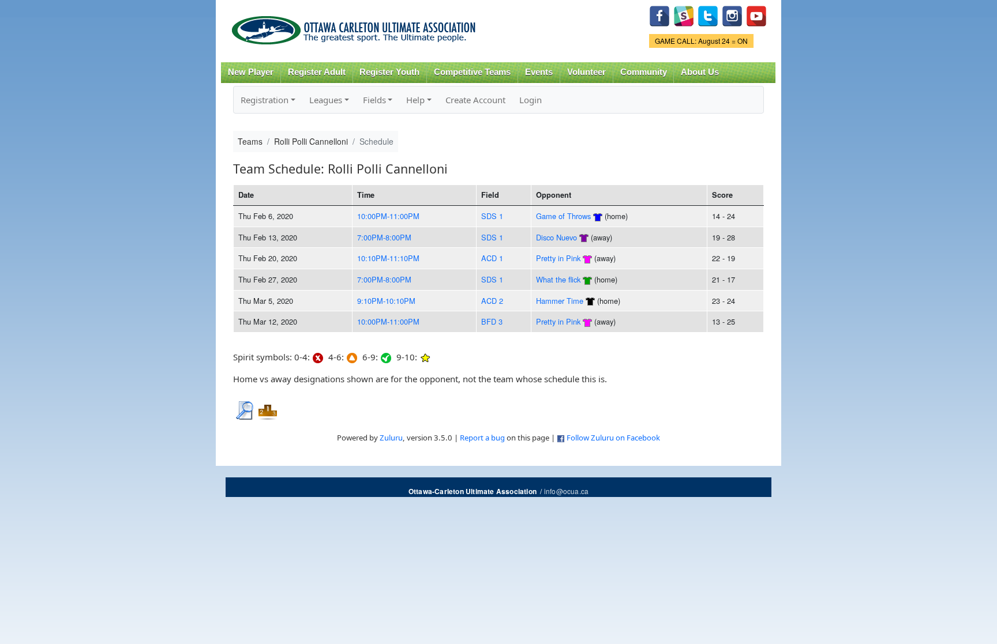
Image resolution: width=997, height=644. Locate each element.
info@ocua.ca (566, 491)
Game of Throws (563, 215)
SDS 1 (492, 215)
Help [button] (415, 100)
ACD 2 (492, 300)
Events (539, 72)
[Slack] (683, 15)
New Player (250, 72)
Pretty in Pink (558, 258)
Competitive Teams (472, 72)
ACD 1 (492, 258)
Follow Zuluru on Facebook (613, 437)
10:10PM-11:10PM (388, 258)
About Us (700, 72)
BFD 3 (492, 321)
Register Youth (389, 72)
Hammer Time (559, 300)
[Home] (356, 26)
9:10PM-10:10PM (386, 300)
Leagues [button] (325, 100)
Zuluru (391, 437)
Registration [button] (264, 100)
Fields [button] (374, 100)
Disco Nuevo (556, 237)
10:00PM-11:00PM (388, 215)
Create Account (475, 100)
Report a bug (482, 437)
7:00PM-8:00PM (384, 237)
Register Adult (317, 72)
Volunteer (586, 72)
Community (643, 72)
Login (530, 100)
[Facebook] (659, 15)
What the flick (558, 279)
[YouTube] (756, 15)
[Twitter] (708, 15)
